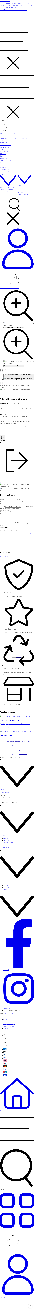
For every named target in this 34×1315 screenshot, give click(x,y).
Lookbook (6, 885)
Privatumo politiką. (23, 754)
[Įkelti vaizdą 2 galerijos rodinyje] (18, 378)
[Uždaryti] (0, 482)
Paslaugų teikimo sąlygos (9, 1024)
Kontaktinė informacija (8, 1026)
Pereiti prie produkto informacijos (9, 288)
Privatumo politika (7, 1021)
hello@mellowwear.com (6, 790)
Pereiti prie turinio (5, 1)
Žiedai (5, 836)
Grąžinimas (5, 1019)
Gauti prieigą (17, 750)
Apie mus (6, 880)
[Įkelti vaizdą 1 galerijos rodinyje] (18, 375)
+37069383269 (4, 792)
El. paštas (20, 501)
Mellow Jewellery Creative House (11, 1013)
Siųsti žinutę (4, 527)
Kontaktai (6, 883)
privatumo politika (12, 533)
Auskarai (5, 838)
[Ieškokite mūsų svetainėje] (17, 212)
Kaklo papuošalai (8, 842)
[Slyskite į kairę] (0, 371)
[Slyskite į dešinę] (2, 371)
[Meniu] (14, 47)
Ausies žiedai (7, 840)
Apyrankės (6, 847)
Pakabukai (6, 845)
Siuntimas (5, 1028)
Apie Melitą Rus (4, 556)
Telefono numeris (21, 504)
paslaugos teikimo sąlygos (26, 533)
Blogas (5, 889)
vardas (18, 499)
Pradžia (2, 394)
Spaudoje (6, 887)
